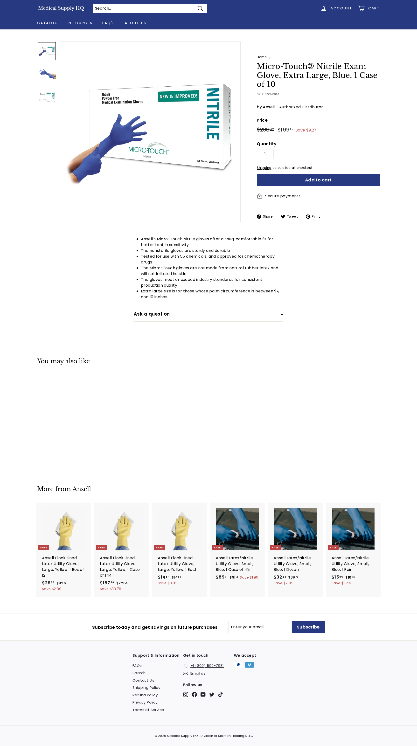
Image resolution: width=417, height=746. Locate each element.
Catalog (47, 23)
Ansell (81, 489)
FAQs (137, 665)
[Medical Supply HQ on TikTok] (220, 694)
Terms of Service (148, 709)
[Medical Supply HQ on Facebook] (194, 694)
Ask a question (152, 314)
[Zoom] (150, 132)
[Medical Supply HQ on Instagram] (185, 694)
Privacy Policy (145, 702)
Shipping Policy (146, 687)
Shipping (264, 168)
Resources (80, 23)
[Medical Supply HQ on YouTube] (203, 694)
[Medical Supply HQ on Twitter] (211, 694)
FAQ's (108, 23)
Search (139, 672)
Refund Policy (145, 695)
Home (262, 57)
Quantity (266, 144)
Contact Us (143, 680)
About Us (135, 23)
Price (262, 120)
